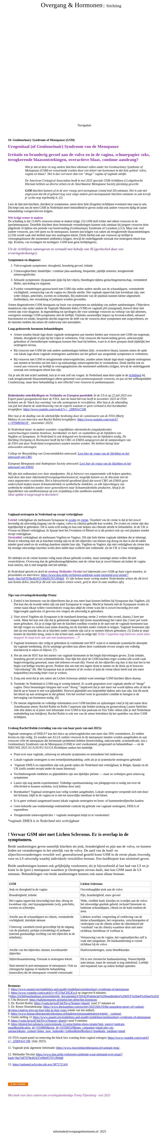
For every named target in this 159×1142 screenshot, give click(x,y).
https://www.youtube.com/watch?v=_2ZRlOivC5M (54, 409)
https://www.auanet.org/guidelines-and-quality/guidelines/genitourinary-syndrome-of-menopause (70, 989)
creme (84, 520)
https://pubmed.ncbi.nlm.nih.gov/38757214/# (40, 1064)
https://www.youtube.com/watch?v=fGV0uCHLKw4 (44, 992)
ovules (72, 520)
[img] (79, 48)
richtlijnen (135, 375)
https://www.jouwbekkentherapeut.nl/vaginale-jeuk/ (88, 1047)
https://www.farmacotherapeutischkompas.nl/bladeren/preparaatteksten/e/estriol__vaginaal (66, 1013)
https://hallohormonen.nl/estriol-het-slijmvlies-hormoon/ (63, 999)
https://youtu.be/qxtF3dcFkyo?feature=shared (62, 1003)
